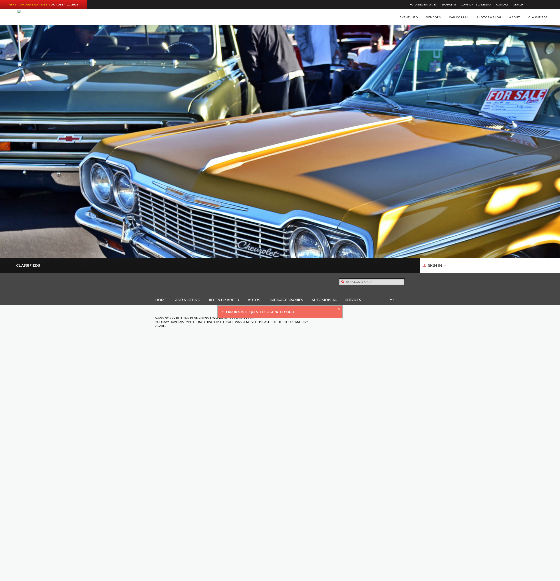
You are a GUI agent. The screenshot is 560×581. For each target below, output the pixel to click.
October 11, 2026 (64, 4)
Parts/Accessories (285, 300)
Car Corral (458, 17)
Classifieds (538, 17)
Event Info (409, 17)
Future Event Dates (423, 4)
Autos (254, 300)
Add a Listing (187, 300)
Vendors (433, 17)
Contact (502, 4)
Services (353, 300)
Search (518, 4)
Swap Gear (449, 4)
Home (160, 300)
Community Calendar (476, 4)
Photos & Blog (488, 17)
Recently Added (224, 300)
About (514, 17)
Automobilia (324, 300)
